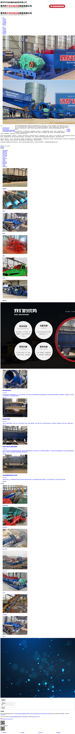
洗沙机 (4, 164)
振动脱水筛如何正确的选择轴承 (9, 130)
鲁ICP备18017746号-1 (36, 716)
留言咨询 (40, 732)
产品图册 (4, 22)
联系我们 (4, 24)
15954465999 (2, 714)
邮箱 (2, 704)
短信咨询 (22, 732)
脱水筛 (4, 157)
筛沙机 (4, 165)
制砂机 (4, 159)
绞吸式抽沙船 (5, 150)
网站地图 (24, 716)
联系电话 (3, 703)
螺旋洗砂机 (5, 163)
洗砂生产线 (5, 153)
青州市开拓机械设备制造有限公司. (16, 716)
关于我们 (4, 19)
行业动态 (4, 21)
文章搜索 (68, 131)
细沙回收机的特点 (6, 127)
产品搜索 (68, 130)
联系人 (3, 702)
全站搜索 (68, 129)
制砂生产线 (5, 152)
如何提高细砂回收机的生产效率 (9, 131)
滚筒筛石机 (5, 166)
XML (28, 716)
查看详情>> (2, 147)
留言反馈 (4, 23)
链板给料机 (5, 151)
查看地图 (58, 732)
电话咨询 (4, 732)
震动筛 (4, 160)
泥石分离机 (5, 158)
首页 (3, 17)
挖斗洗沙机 (5, 156)
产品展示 (4, 20)
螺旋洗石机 (37, 713)
